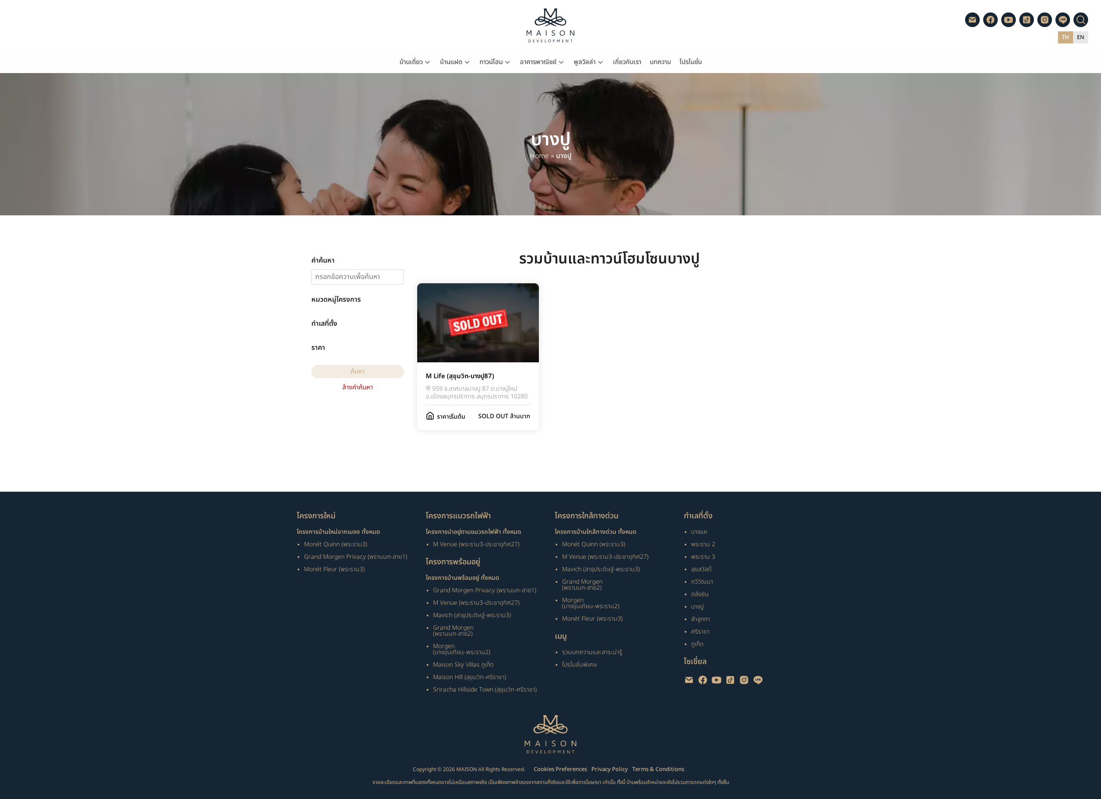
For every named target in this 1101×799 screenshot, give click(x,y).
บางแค (699, 532)
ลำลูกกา (700, 619)
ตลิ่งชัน (700, 594)
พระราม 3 (703, 556)
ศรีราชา (700, 631)
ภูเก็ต (697, 644)
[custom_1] (972, 19)
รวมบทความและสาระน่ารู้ (592, 652)
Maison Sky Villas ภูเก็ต (463, 664)
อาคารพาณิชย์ (538, 62)
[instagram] (1044, 19)
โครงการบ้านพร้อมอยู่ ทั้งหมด (462, 578)
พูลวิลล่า (585, 62)
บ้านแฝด (451, 62)
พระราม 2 (703, 544)
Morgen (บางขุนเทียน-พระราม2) (461, 649)
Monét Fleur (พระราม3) (334, 569)
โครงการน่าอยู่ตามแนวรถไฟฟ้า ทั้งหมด (473, 532)
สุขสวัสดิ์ (701, 569)
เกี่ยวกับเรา (627, 62)
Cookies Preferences (560, 769)
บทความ (660, 62)
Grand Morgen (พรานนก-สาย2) (453, 630)
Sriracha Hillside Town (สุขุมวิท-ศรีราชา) (485, 689)
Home (539, 156)
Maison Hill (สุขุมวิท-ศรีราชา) (469, 677)
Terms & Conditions (658, 769)
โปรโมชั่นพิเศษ (579, 664)
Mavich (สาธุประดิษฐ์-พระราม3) (472, 615)
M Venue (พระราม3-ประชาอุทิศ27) (476, 544)
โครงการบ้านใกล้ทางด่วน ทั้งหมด (596, 532)
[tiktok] (1026, 19)
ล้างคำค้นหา (357, 387)
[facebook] (990, 19)
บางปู (697, 606)
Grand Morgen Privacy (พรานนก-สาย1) (355, 556)
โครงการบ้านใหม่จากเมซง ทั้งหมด (338, 532)
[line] (1062, 19)
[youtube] (1008, 19)
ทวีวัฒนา (702, 581)
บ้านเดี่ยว (411, 62)
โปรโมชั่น (691, 62)
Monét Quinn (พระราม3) (335, 544)
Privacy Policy (609, 769)
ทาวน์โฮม (491, 62)
